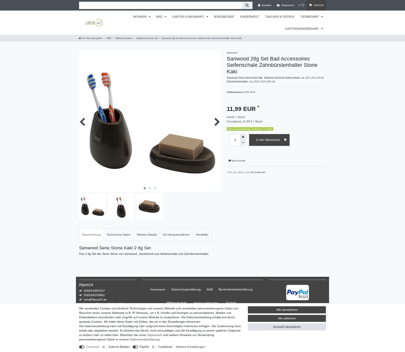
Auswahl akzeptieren (287, 326)
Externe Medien (119, 346)
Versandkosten (258, 172)
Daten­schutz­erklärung (186, 289)
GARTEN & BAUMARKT (188, 16)
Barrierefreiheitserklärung (235, 289)
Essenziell (92, 346)
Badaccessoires (123, 38)
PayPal (144, 346)
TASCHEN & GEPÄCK (279, 16)
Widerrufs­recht (176, 302)
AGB (210, 289)
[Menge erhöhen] (243, 137)
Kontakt (231, 302)
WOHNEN (140, 16)
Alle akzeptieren (287, 309)
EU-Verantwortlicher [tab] (176, 234)
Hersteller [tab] (202, 234)
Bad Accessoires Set (147, 38)
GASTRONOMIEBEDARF (302, 28)
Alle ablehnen (287, 318)
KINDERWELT (249, 16)
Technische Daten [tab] (119, 234)
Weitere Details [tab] (147, 234)
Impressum (157, 289)
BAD (159, 16)
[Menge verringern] (243, 143)
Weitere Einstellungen (190, 346)
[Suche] (247, 5)
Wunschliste (238, 160)
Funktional (165, 346)
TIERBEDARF (310, 16)
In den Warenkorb (268, 139)
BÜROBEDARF (224, 16)
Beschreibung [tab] (91, 234)
